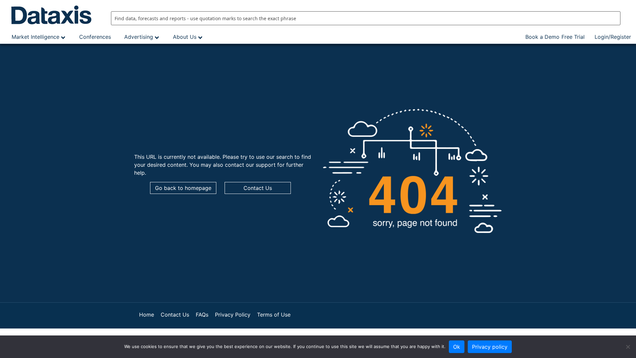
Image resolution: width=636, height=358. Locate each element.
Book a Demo (542, 36)
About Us (184, 36)
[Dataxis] (53, 15)
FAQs (202, 314)
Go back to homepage (183, 188)
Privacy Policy (232, 314)
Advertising (138, 36)
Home (146, 314)
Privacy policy (489, 346)
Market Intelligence (35, 36)
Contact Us (257, 188)
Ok (456, 346)
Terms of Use (274, 314)
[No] (627, 346)
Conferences (95, 36)
